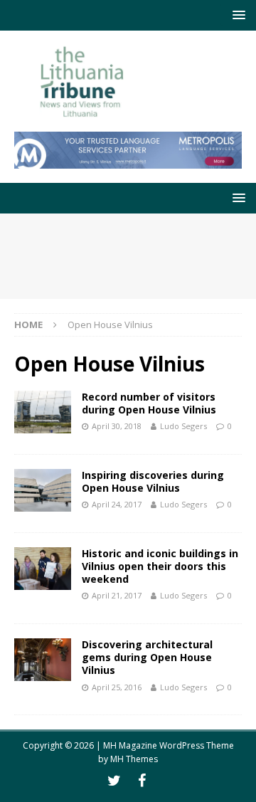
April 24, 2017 (117, 504)
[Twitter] (114, 780)
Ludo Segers (183, 426)
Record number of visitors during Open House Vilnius (149, 403)
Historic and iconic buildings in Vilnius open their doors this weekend (160, 566)
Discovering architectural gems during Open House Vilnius (147, 657)
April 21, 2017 (117, 595)
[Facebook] (141, 780)
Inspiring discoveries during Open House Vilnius (153, 481)
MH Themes (134, 759)
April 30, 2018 (117, 426)
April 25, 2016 (117, 687)
